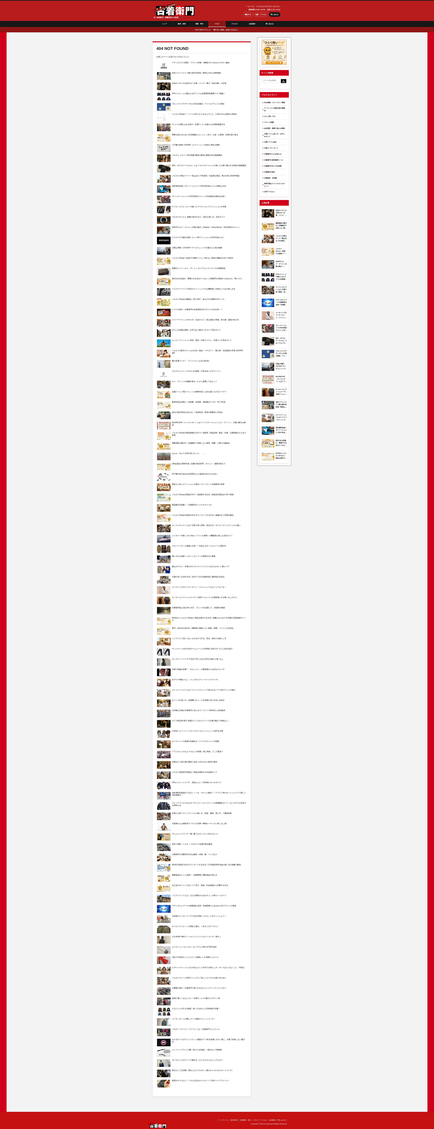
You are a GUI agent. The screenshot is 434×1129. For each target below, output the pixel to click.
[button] (283, 81)
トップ (164, 24)
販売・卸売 (182, 24)
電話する (248, 14)
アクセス (234, 24)
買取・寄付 (199, 24)
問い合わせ (275, 14)
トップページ (223, 1120)
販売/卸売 (234, 1120)
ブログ (217, 24)
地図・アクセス (260, 14)
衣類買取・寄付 (245, 1120)
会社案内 (252, 24)
